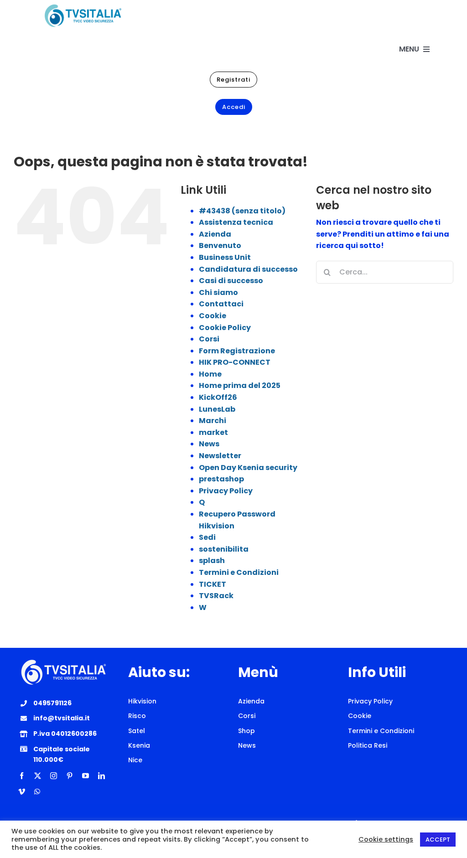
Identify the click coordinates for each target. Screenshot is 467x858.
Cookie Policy (225, 327)
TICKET (212, 584)
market (213, 432)
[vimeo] (21, 791)
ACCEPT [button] (437, 839)
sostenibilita (224, 549)
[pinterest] (69, 775)
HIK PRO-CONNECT (234, 362)
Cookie (212, 315)
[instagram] (53, 775)
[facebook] (21, 775)
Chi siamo (218, 292)
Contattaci (221, 304)
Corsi (209, 339)
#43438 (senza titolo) (242, 211)
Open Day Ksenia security (248, 467)
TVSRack (216, 595)
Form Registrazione (237, 351)
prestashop (221, 479)
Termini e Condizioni (239, 572)
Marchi (212, 420)
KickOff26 (218, 397)
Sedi (207, 537)
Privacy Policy (226, 491)
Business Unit (225, 257)
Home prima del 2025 (239, 385)
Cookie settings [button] (385, 839)
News (209, 444)
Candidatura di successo (248, 269)
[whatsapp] (37, 791)
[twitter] (37, 775)
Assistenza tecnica (236, 222)
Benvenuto (220, 245)
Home (210, 374)
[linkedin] (101, 775)
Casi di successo (231, 280)
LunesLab (217, 409)
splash (212, 560)
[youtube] (85, 775)
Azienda (215, 234)
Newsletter (220, 455)
